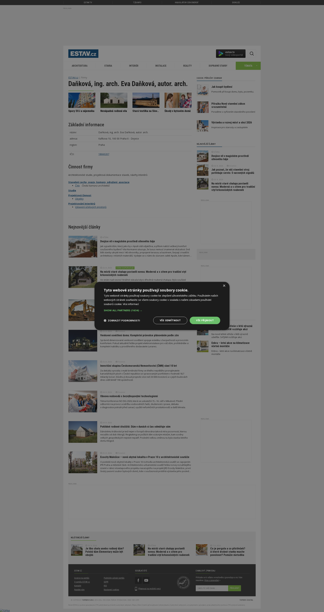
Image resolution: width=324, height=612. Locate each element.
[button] (162, 310)
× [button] (224, 286)
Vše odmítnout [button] (170, 320)
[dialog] (162, 306)
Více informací (131, 304)
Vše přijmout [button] (205, 320)
